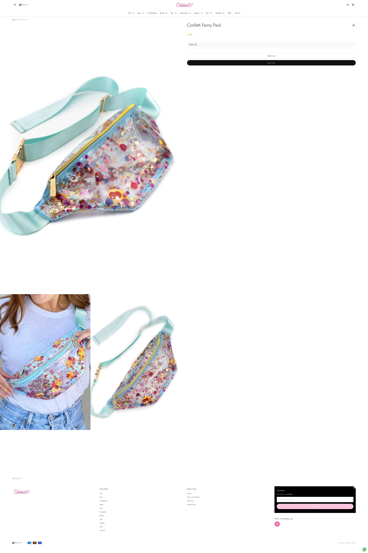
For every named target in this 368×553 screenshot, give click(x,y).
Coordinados (152, 13)
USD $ (24, 5)
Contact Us (190, 501)
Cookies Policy (191, 504)
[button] (15, 4)
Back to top (16, 478)
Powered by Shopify (350, 543)
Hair (172, 13)
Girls (129, 13)
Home (13, 19)
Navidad (218, 13)
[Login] (347, 4)
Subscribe (315, 506)
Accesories (184, 13)
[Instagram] (277, 524)
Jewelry (196, 13)
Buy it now (271, 63)
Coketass (342, 543)
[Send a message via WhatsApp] (364, 549)
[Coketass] (184, 5)
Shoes (162, 13)
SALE (229, 13)
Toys (207, 13)
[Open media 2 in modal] (90, 158)
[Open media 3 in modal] (45, 362)
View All (237, 13)
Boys (139, 13)
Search (189, 493)
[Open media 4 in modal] (136, 362)
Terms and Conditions (193, 497)
